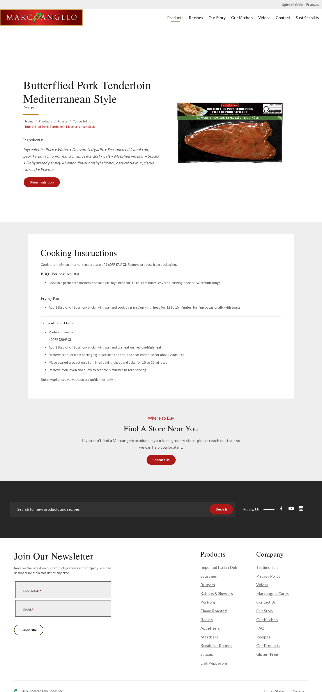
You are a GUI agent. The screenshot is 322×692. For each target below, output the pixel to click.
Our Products (268, 645)
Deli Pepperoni (213, 663)
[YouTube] (291, 509)
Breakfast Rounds (216, 645)
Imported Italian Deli (218, 567)
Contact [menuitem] (283, 17)
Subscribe (28, 630)
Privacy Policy (268, 576)
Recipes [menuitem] (196, 17)
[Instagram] (301, 509)
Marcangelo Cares (272, 593)
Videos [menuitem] (264, 17)
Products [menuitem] (175, 17)
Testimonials (267, 567)
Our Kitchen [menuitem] (242, 17)
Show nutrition (42, 182)
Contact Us (161, 460)
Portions (208, 602)
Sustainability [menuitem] (307, 17)
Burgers (207, 584)
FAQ (260, 628)
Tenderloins (81, 121)
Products (45, 121)
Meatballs (209, 636)
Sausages (208, 576)
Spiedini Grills (292, 5)
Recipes (263, 636)
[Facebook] (281, 509)
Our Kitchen (267, 619)
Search (221, 509)
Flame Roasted (213, 610)
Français (312, 4)
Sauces (206, 654)
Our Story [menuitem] (217, 17)
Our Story (264, 610)
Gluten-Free (267, 654)
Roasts (62, 121)
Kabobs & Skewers (216, 593)
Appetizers (210, 628)
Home (29, 121)
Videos (262, 584)
